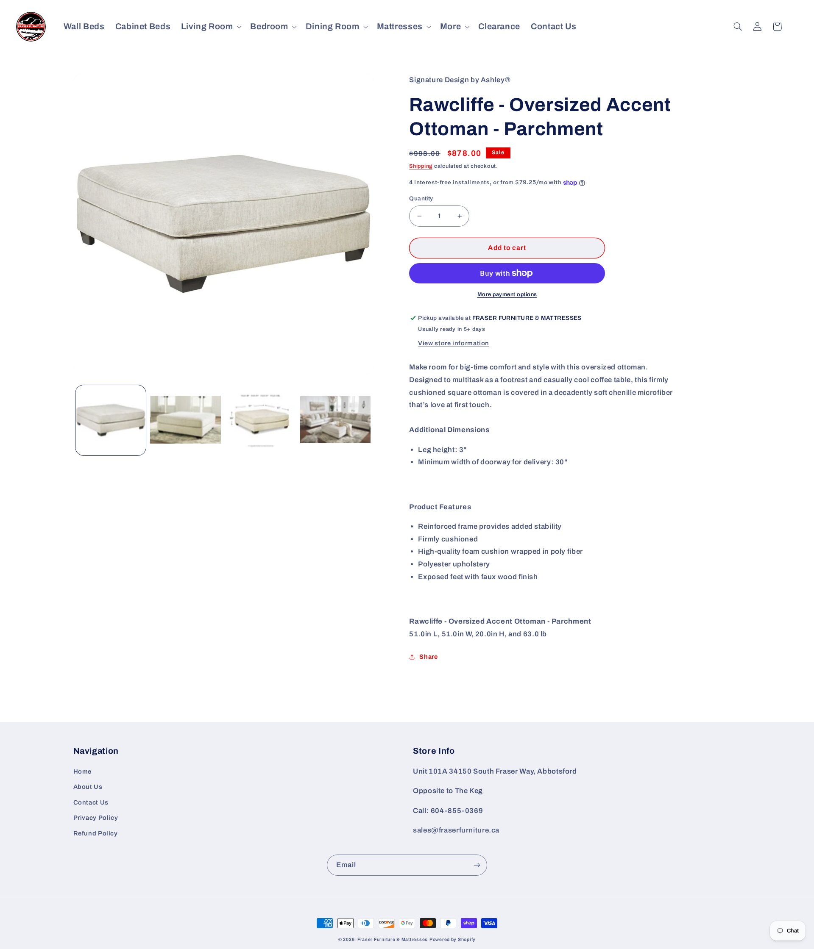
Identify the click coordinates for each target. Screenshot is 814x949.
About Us (88, 786)
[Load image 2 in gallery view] (185, 420)
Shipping (420, 166)
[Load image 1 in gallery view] (110, 420)
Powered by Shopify (452, 939)
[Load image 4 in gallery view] (335, 420)
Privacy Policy (95, 817)
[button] (210, 26)
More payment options (507, 294)
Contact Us (91, 802)
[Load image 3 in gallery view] (260, 420)
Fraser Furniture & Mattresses (392, 939)
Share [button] (428, 656)
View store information (453, 343)
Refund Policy (95, 833)
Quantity (421, 198)
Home (82, 771)
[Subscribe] (477, 865)
